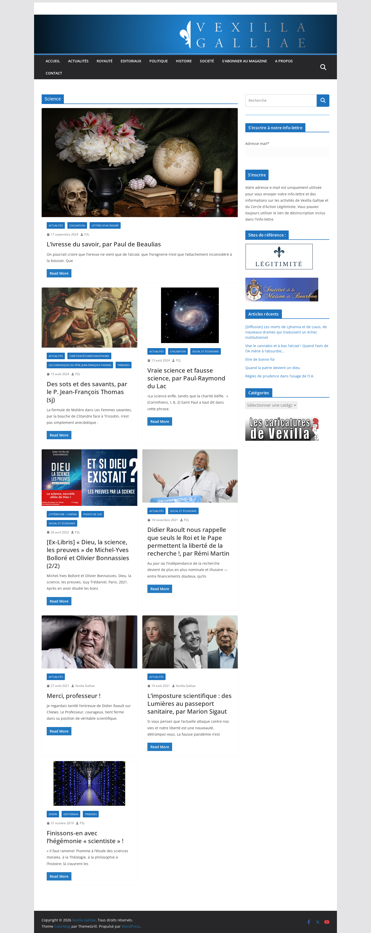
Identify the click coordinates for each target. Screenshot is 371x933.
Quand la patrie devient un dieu (272, 367)
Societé (207, 61)
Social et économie (205, 351)
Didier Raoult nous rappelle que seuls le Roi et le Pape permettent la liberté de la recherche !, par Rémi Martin (188, 541)
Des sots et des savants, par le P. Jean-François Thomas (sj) (87, 392)
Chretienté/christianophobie (89, 356)
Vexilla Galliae (85, 686)
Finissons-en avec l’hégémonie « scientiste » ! (85, 837)
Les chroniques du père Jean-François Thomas (80, 365)
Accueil (53, 61)
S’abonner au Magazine (244, 61)
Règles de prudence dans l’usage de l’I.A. (279, 376)
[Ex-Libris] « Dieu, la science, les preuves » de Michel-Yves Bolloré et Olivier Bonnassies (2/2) (88, 554)
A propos (284, 61)
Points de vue (92, 514)
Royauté (105, 61)
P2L (86, 234)
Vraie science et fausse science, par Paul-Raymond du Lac (186, 378)
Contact (54, 73)
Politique (158, 61)
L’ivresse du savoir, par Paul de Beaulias (104, 244)
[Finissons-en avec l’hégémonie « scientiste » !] (89, 783)
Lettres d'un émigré (105, 225)
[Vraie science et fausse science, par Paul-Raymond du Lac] (190, 315)
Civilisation (77, 225)
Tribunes (123, 365)
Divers (53, 814)
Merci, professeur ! (73, 695)
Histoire (184, 61)
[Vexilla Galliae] (185, 18)
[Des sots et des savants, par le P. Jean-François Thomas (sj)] (89, 318)
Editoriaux (131, 61)
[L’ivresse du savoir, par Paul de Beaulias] (140, 162)
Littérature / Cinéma (63, 514)
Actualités (78, 61)
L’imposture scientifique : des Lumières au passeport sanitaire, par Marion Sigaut (189, 703)
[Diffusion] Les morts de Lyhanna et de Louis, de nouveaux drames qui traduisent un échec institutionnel (286, 332)
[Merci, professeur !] (89, 642)
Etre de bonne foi (260, 359)
